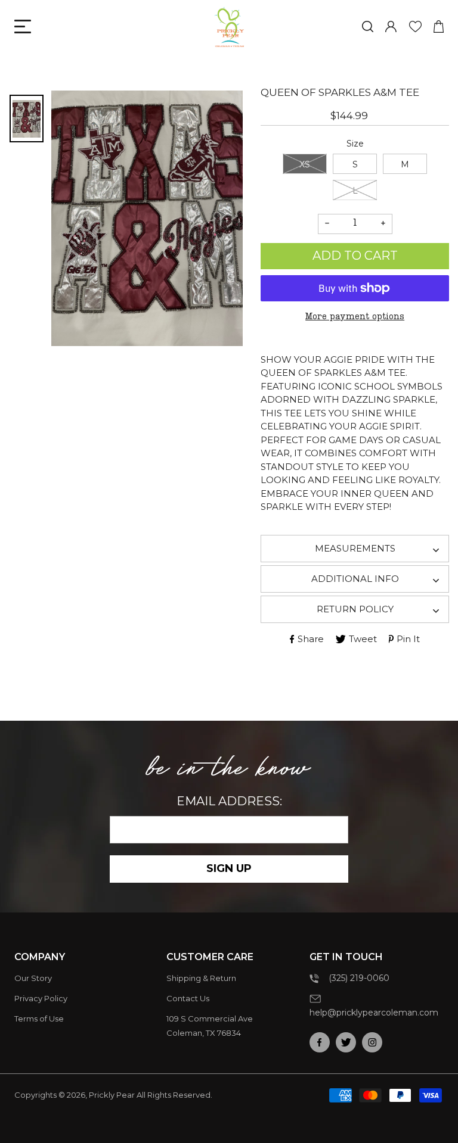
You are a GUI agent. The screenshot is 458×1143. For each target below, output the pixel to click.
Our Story (33, 978)
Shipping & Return (201, 978)
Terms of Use (39, 1018)
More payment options (354, 317)
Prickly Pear (112, 1095)
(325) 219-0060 (359, 978)
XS (304, 164)
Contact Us (187, 998)
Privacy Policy (40, 998)
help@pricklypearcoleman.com (374, 1012)
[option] (147, 218)
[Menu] (22, 27)
